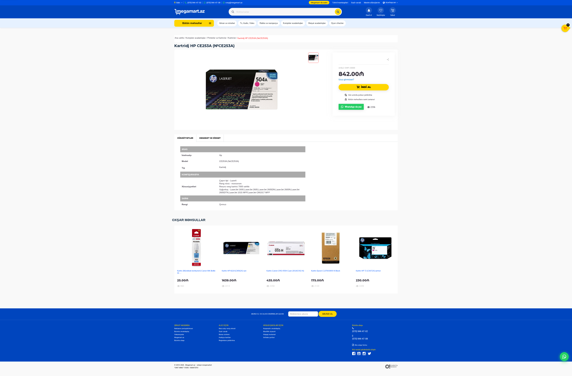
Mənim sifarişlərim (372, 2)
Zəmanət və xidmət (210, 138)
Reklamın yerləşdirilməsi (183, 329)
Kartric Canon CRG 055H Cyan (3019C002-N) (285, 271)
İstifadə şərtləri (269, 337)
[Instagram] (364, 353)
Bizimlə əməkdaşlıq (181, 332)
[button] (393, 11)
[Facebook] (353, 353)
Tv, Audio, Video (247, 23)
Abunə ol (327, 314)
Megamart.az (179, 337)
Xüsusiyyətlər (185, 138)
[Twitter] (369, 353)
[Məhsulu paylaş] (388, 60)
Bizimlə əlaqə (179, 340)
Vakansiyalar (179, 334)
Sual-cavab (223, 332)
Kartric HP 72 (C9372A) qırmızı (368, 271)
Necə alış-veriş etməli (227, 329)
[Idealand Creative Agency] (391, 366)
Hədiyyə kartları (225, 337)
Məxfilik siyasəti (269, 332)
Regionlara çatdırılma (227, 340)
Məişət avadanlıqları (317, 23)
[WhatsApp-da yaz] (564, 356)
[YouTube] (358, 353)
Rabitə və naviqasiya (269, 23)
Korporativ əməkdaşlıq (271, 329)
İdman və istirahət (227, 23)
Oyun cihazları (337, 23)
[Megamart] (190, 12)
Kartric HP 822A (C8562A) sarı (234, 271)
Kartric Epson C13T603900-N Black (325, 271)
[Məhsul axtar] (338, 12)
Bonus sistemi (224, 334)
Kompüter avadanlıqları (293, 23)
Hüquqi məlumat (269, 334)
